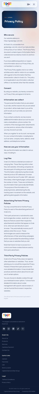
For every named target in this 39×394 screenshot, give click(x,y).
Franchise (5, 362)
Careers (4, 359)
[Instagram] (9, 329)
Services (4, 344)
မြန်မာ (28, 4)
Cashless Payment (8, 347)
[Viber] (23, 329)
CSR (3, 365)
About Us (5, 338)
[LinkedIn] (13, 329)
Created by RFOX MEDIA (28, 391)
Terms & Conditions (8, 379)
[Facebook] (4, 329)
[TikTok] (18, 329)
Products (5, 341)
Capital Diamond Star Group (11, 371)
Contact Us (5, 350)
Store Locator (6, 368)
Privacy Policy (6, 382)
